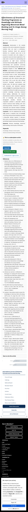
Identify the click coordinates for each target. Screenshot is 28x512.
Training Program (6, 447)
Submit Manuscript (14, 406)
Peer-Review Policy (9, 400)
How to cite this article (9, 356)
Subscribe (7, 148)
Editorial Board (8, 383)
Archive (7, 391)
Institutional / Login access (11, 155)
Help (3, 472)
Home (2, 6)
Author (3, 459)
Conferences (5, 449)
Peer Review (4, 464)
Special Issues (5, 466)
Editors (3, 463)
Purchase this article (9, 152)
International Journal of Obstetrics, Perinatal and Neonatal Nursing (12, 372)
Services (4, 468)
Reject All (13, 502)
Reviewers (4, 461)
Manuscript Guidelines (10, 403)
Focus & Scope (8, 377)
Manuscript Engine (6, 444)
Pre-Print (7, 388)
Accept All (13, 506)
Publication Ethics (9, 397)
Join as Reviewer (14, 414)
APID (3, 442)
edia (3, 453)
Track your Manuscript (6, 470)
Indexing (7, 380)
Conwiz (3, 446)
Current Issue (8, 394)
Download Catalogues (6, 455)
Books (3, 451)
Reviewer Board (9, 385)
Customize (14, 499)
